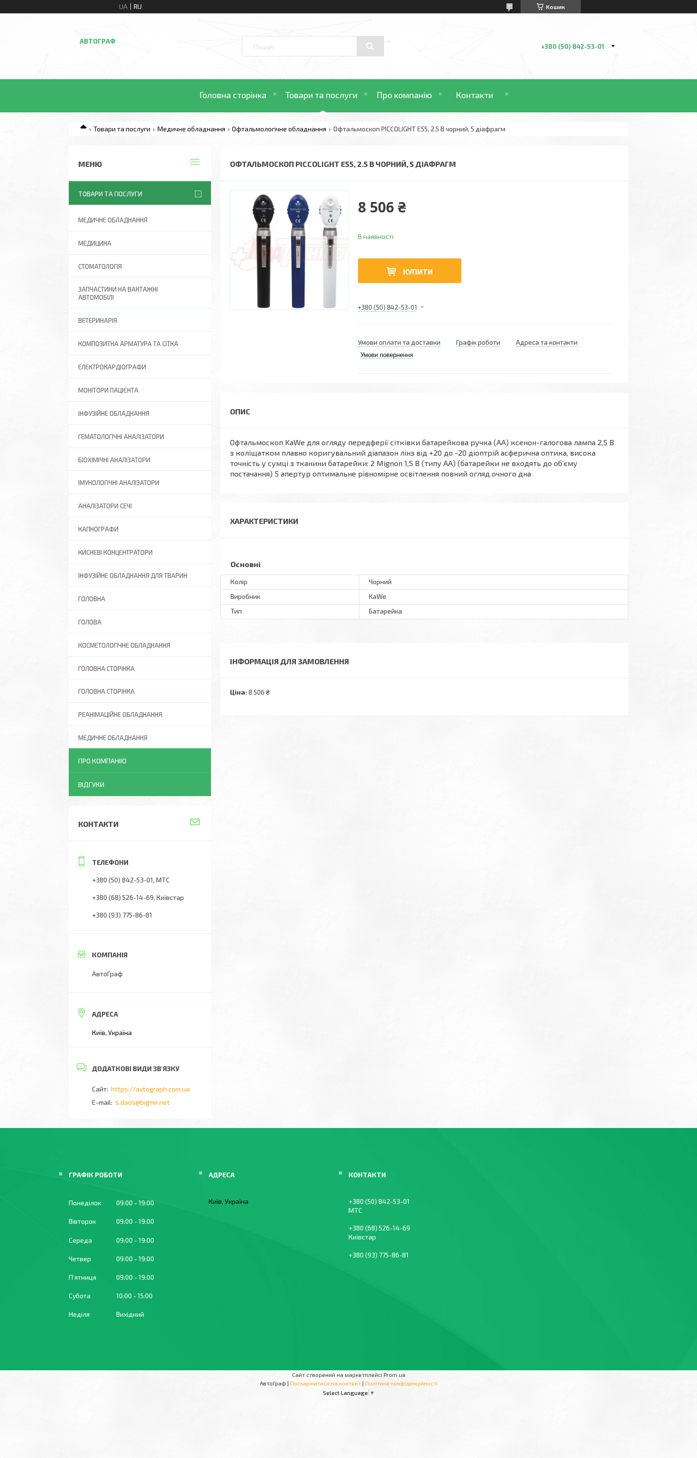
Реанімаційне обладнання (120, 714)
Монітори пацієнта (108, 390)
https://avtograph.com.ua (150, 1089)
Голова (89, 622)
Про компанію (404, 95)
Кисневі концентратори (115, 552)
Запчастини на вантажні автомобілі (118, 293)
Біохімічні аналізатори (114, 460)
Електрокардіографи (112, 367)
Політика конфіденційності (401, 1383)
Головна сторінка (232, 95)
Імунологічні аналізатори (118, 482)
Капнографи (98, 529)
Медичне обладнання (191, 129)
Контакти (474, 95)
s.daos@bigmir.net (142, 1102)
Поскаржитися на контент (325, 1383)
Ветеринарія (97, 320)
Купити (418, 271)
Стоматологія (100, 266)
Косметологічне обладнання (124, 645)
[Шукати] (370, 46)
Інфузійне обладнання (113, 413)
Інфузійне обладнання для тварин (132, 575)
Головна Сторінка (106, 691)
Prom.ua (394, 1374)
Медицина (94, 243)
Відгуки (91, 784)
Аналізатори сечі (105, 506)
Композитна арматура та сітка (128, 344)
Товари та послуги (321, 95)
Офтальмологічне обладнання (279, 129)
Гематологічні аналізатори (121, 436)
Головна (91, 599)
